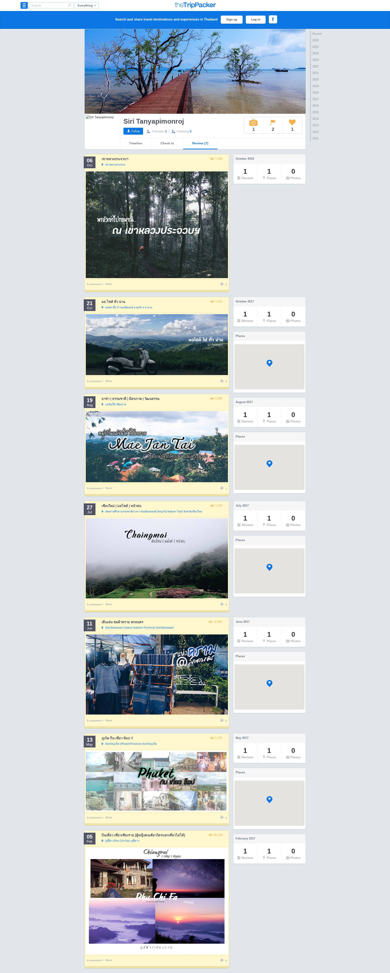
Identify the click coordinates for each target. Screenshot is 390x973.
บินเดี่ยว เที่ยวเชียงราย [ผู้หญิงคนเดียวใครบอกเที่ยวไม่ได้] (143, 835)
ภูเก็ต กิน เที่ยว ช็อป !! (117, 738)
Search (69, 5)
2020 (315, 79)
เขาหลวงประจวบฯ (115, 159)
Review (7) (200, 143)
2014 (315, 118)
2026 (315, 40)
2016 (315, 105)
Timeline (135, 143)
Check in (167, 143)
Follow (135, 131)
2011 (315, 138)
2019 (315, 86)
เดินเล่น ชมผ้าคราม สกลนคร (122, 622)
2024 (315, 53)
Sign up (231, 19)
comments (94, 284)
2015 (315, 112)
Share (108, 284)
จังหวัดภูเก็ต (131, 743)
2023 (315, 60)
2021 (315, 73)
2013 (315, 125)
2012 (315, 132)
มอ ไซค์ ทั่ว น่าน (113, 302)
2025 (315, 46)
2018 (315, 92)
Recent (317, 33)
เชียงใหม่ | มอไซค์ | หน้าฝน (121, 506)
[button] (269, 363)
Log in (255, 19)
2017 (315, 99)
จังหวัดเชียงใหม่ (153, 511)
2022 (315, 66)
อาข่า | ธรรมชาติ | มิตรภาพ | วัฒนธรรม (131, 399)
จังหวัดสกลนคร (139, 627)
